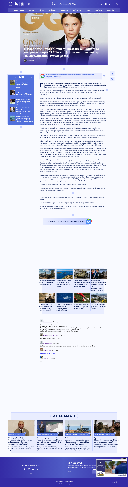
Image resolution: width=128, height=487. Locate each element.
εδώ (82, 87)
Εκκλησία (99, 10)
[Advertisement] (73, 248)
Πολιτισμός (77, 10)
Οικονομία (64, 10)
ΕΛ (29, 4)
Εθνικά (31, 10)
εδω (79, 87)
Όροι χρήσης (59, 481)
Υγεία (88, 10)
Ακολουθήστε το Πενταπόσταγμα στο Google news (65, 221)
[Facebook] (97, 4)
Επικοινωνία (69, 481)
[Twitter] (101, 4)
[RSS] (110, 4)
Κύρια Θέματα (19, 10)
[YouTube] (106, 4)
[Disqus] (73, 340)
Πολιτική (52, 10)
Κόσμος (41, 10)
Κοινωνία (110, 10)
